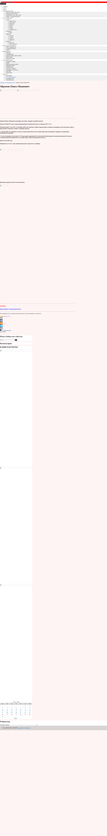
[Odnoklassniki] (37, 323)
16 (29, 710)
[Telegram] (37, 326)
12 (11, 710)
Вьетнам (11, 24)
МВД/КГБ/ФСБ (10, 65)
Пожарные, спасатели (12, 70)
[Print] (37, 328)
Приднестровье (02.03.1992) (13, 55)
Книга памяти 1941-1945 (13, 12)
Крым (7, 50)
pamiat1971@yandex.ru (24, 728)
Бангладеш (12, 22)
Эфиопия (11, 39)
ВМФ (7, 63)
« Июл (15, 718)
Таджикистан (13, 29)
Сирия (11, 28)
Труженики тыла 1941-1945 (13, 15)
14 (20, 710)
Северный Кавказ (11, 48)
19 (11, 712)
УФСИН (8, 71)
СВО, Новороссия (11, 47)
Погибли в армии (11, 68)
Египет (11, 38)
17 (2, 712)
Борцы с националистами (13, 16)
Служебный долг (7, 60)
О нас (4, 8)
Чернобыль (9, 72)
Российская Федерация (9, 45)
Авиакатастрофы (10, 61)
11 (7, 710)
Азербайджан (9, 54)
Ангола (11, 35)
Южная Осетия (10, 58)
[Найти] (16, 340)
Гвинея (11, 37)
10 (2, 710)
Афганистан (12, 21)
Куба (10, 32)
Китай (11, 25)
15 (25, 710)
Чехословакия (13, 44)
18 (7, 712)
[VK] (37, 321)
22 (25, 712)
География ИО (10, 78)
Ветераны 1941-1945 (11, 13)
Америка (8, 31)
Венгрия (11, 42)
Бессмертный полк (8, 11)
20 (16, 712)
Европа (8, 41)
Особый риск (9, 67)
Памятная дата (10, 80)
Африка (8, 34)
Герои (4, 9)
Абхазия (8, 53)
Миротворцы (6, 51)
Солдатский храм (11, 77)
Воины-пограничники (12, 64)
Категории (9, 75)
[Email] (37, 318)
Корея (11, 26)
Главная (5, 6)
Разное (5, 74)
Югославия (9, 57)
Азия (7, 19)
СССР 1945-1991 (7, 18)
